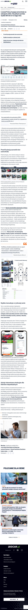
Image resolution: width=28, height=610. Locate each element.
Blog (5, 7)
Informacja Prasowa (11, 7)
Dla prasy (5, 584)
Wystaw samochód (7, 557)
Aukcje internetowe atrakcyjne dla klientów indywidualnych (13, 41)
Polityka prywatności (23, 608)
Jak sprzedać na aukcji (8, 559)
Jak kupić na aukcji (7, 570)
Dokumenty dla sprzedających (9, 561)
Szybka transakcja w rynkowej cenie (11, 37)
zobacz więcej (13, 537)
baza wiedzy (13, 599)
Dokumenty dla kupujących (9, 573)
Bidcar (2, 7)
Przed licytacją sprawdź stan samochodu (12, 34)
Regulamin (16, 608)
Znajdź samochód (7, 568)
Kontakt (5, 586)
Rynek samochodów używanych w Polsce (16, 207)
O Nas (5, 579)
